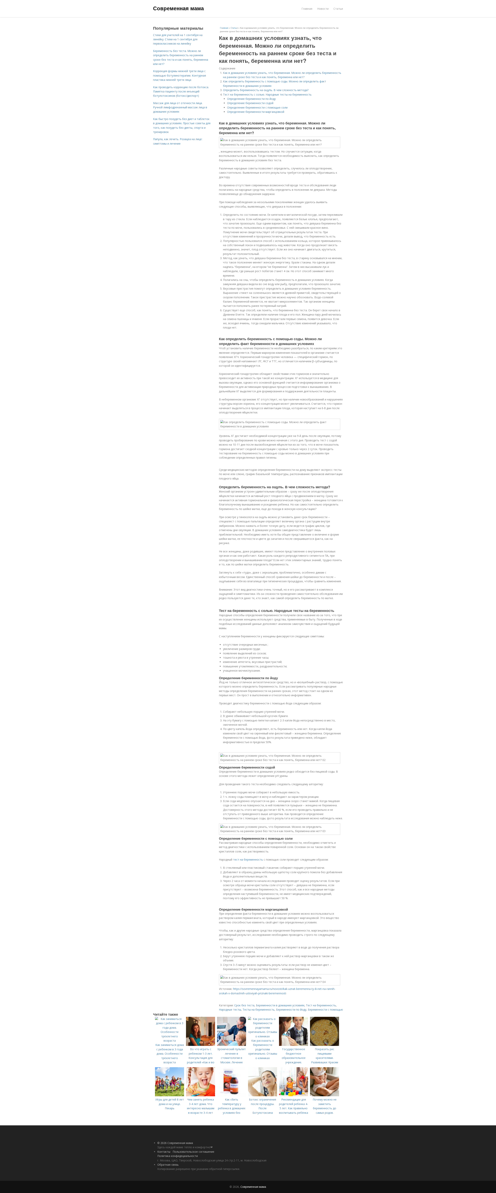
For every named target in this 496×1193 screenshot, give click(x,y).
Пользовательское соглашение (193, 1151)
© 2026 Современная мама (175, 1143)
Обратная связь (168, 1164)
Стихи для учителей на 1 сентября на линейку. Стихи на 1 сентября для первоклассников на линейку (177, 39)
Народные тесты (230, 1009)
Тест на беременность (321, 1005)
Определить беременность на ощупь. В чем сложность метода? (265, 90)
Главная (306, 8)
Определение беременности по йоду (251, 99)
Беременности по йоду (291, 1009)
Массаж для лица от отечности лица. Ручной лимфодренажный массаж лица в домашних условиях (180, 107)
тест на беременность (248, 859)
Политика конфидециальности (177, 1156)
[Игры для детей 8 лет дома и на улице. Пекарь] (169, 1095)
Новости (323, 8)
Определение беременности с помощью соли (257, 107)
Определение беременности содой (250, 103)
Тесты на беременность (259, 1009)
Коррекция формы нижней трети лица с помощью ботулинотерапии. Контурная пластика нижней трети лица (179, 75)
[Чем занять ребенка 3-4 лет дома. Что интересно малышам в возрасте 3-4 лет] (200, 1095)
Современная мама (178, 8)
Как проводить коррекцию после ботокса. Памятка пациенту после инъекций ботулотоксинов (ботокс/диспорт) (181, 91)
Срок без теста (244, 1005)
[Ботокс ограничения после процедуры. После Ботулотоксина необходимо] (262, 1095)
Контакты (163, 1151)
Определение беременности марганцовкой (255, 112)
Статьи (338, 8)
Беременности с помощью (325, 1009)
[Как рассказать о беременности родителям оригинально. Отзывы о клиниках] (262, 1036)
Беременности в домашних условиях (280, 1005)
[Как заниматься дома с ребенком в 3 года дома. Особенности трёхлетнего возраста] (169, 1040)
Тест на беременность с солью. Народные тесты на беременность (267, 94)
